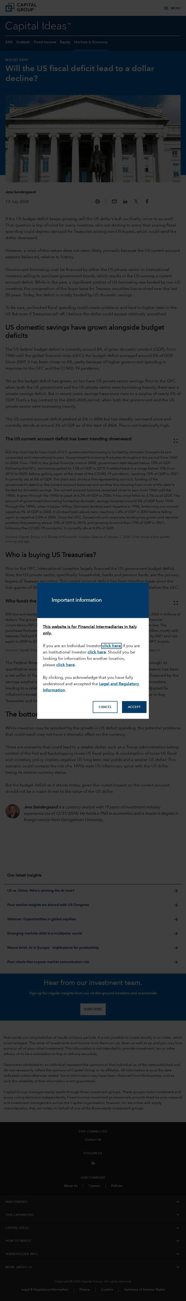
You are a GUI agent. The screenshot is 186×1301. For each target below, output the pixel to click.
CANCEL (105, 707)
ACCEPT (134, 707)
